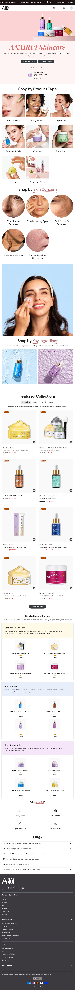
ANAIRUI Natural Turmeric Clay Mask (14, 596)
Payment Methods (8, 957)
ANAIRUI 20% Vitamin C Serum (12, 495)
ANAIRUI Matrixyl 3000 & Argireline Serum (53, 547)
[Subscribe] (71, 970)
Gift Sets (5, 914)
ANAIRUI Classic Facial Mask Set (50, 450)
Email (4, 970)
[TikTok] (18, 888)
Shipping (4, 927)
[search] (64, 8)
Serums (4, 902)
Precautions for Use (8, 954)
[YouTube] (23, 888)
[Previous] (25, 75)
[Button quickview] (34, 442)
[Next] (50, 75)
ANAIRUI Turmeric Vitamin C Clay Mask (15, 450)
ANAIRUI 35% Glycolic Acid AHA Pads (51, 596)
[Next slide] (40, 386)
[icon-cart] (67, 8)
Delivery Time (6, 938)
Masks (4, 899)
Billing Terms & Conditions (10, 936)
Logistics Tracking (7, 948)
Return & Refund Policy (9, 923)
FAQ (3, 951)
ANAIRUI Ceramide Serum (48, 499)
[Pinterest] (9, 888)
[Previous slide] (35, 386)
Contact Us (5, 960)
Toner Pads (5, 911)
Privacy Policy (6, 933)
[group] (19, 366)
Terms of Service (7, 930)
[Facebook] (4, 888)
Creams (4, 908)
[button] (57, 7)
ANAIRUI (40, 986)
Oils (3, 905)
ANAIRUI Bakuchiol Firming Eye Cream (15, 547)
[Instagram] (13, 888)
